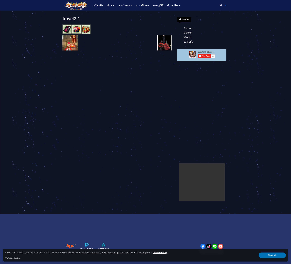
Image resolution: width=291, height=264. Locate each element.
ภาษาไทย (8, 258)
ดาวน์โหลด (142, 5)
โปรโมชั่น (188, 42)
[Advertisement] (202, 182)
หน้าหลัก (98, 5)
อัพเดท (187, 37)
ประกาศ (188, 32)
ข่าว (109, 5)
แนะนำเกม (124, 5)
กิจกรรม (188, 28)
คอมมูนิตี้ (158, 5)
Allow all (272, 255)
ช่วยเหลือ (172, 5)
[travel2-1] (76, 29)
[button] (221, 5)
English (17, 258)
